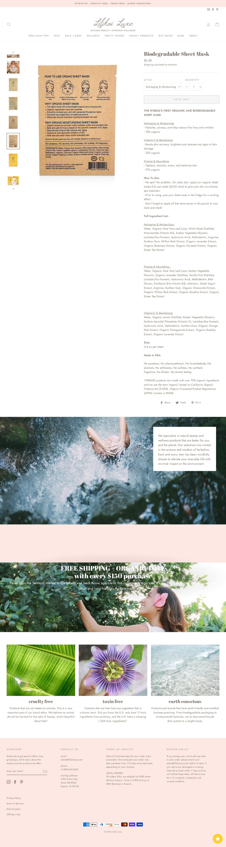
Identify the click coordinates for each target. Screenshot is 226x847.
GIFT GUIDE (165, 35)
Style (148, 79)
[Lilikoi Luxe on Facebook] (15, 782)
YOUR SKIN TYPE (38, 35)
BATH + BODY (73, 35)
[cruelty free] (41, 670)
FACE (57, 35)
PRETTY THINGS (114, 35)
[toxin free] (113, 670)
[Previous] (13, 52)
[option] (113, 3)
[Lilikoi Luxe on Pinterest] (21, 782)
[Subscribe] (45, 771)
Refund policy (14, 809)
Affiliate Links (13, 814)
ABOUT (193, 35)
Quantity (192, 79)
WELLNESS (93, 35)
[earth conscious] (185, 670)
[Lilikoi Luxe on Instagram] (9, 782)
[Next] (13, 187)
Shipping (148, 64)
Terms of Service (15, 803)
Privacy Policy (14, 798)
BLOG (181, 35)
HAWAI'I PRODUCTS (141, 35)
